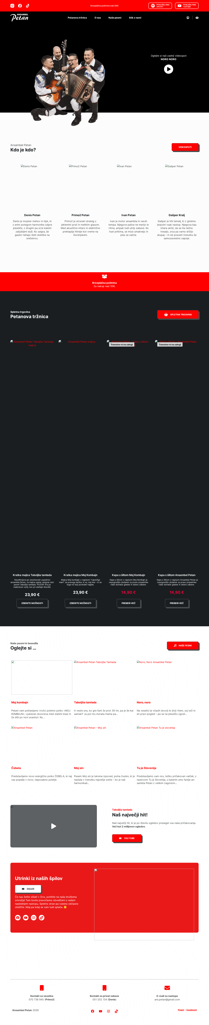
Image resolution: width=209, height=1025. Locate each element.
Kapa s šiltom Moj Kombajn (128, 575)
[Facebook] (20, 6)
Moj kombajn (19, 702)
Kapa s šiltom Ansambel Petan (176, 575)
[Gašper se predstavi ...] (176, 204)
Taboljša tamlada (85, 702)
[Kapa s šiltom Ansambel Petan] (177, 454)
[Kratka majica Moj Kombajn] (80, 454)
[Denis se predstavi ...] (32, 204)
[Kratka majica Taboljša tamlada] (32, 454)
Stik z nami (135, 17)
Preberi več (129, 603)
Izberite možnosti (32, 603)
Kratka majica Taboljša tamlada (32, 575)
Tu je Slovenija (146, 768)
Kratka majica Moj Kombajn (80, 575)
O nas (98, 17)
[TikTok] (28, 6)
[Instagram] (12, 6)
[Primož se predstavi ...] (80, 204)
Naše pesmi (114, 17)
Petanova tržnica (77, 17)
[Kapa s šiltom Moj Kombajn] (128, 454)
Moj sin (79, 768)
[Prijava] (188, 17)
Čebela (16, 768)
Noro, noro (144, 702)
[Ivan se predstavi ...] (128, 204)
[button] (53, 826)
